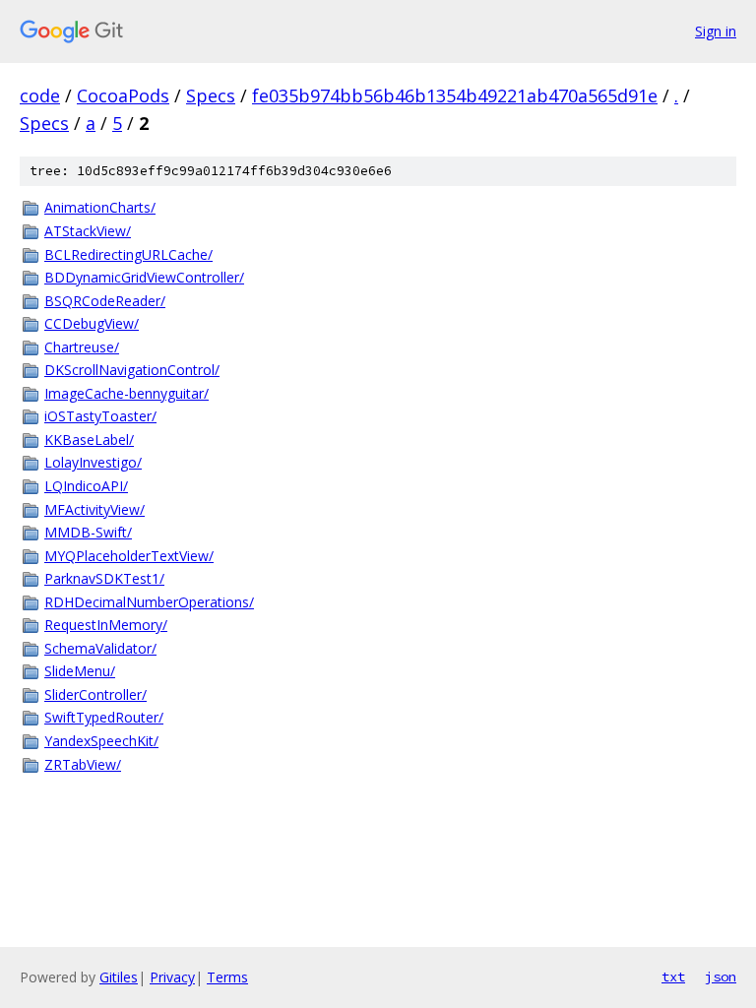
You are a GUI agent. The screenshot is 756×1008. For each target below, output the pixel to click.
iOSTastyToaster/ (100, 416)
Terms (227, 977)
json (720, 976)
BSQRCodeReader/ (104, 300)
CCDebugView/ (91, 323)
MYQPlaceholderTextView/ (129, 555)
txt (673, 976)
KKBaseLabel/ (89, 439)
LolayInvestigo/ (93, 462)
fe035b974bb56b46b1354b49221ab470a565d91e (455, 95)
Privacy (172, 977)
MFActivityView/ (94, 509)
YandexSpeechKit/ (101, 740)
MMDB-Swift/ (88, 532)
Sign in (715, 31)
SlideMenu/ (79, 671)
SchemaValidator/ (100, 648)
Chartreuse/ (81, 347)
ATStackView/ (87, 230)
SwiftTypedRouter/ (103, 717)
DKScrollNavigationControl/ (132, 369)
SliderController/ (95, 694)
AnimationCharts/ (100, 207)
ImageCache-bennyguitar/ (126, 393)
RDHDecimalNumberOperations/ (149, 602)
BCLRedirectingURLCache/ (128, 254)
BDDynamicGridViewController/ (144, 277)
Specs (210, 95)
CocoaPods (123, 95)
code (40, 95)
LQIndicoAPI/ (86, 485)
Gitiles (118, 977)
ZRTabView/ (82, 764)
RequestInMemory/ (105, 624)
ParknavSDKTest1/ (104, 578)
